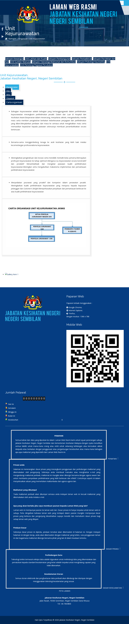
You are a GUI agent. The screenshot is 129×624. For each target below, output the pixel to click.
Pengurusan (23, 38)
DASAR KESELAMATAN (112, 588)
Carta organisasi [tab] (14, 102)
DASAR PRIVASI (112, 549)
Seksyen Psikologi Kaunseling (91, 61)
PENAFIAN (112, 459)
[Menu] (122, 27)
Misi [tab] (8, 94)
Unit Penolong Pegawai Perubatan (36, 65)
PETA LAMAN (64, 591)
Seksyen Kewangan (14, 58)
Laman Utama (52, 27)
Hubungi (114, 27)
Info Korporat (68, 27)
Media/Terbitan (99, 27)
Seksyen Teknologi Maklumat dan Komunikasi (54, 61)
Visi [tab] (8, 91)
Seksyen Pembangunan (59, 58)
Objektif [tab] (10, 98)
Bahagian (83, 27)
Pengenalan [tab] (12, 87)
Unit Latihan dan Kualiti (36, 58)
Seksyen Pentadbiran (82, 58)
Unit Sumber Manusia (20, 61)
